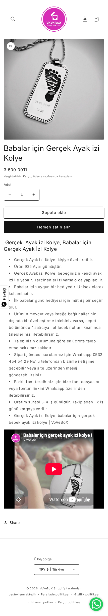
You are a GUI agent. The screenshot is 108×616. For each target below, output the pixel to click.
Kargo (27, 176)
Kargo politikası (69, 602)
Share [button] (15, 522)
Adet (8, 184)
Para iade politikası (55, 594)
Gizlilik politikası (86, 594)
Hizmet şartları (42, 602)
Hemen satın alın (54, 227)
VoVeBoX (46, 588)
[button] (13, 19)
